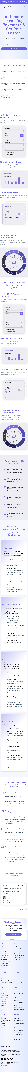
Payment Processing (5, 948)
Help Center (3, 993)
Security (3, 1025)
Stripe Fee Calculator (18, 997)
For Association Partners (19, 1036)
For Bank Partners (18, 1034)
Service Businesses (18, 1030)
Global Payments (4, 959)
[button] (25, 7)
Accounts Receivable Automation (19, 1018)
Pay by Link (16, 984)
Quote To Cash (17, 959)
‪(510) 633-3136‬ (4, 1065)
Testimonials (4, 1003)
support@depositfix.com (6, 1063)
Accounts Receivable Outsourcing (19, 1021)
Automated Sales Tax (19, 957)
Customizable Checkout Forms (6, 983)
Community (3, 999)
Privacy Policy (4, 1027)
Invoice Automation (18, 975)
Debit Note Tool (17, 1011)
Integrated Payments (5, 953)
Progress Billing (17, 948)
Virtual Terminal (4, 963)
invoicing (16, 972)
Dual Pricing (3, 957)
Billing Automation (18, 951)
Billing (15, 946)
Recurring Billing (17, 953)
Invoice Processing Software (18, 979)
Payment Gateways (5, 951)
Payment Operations (5, 946)
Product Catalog (4, 976)
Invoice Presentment (18, 976)
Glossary (3, 1010)
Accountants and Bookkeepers (17, 1038)
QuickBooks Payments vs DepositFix (6, 1018)
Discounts (3, 975)
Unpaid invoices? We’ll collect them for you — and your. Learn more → (13, 2)
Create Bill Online (18, 1007)
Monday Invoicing (18, 982)
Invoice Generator (18, 989)
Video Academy (4, 997)
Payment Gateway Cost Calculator (19, 994)
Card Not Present (5, 965)
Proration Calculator (18, 1002)
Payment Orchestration (6, 980)
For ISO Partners (17, 1032)
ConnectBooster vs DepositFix (5, 1021)
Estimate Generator (18, 991)
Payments (3, 943)
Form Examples (4, 995)
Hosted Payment (4, 978)
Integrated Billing (17, 949)
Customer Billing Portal (19, 955)
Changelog (3, 1005)
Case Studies (4, 1001)
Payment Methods (5, 949)
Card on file (3, 969)
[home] (6, 7)
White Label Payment (5, 961)
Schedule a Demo (5, 989)
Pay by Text (3, 967)
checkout (3, 972)
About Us (3, 1023)
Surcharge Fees (4, 955)
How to (2, 1009)
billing (15, 943)
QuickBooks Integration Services (19, 1024)
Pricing (2, 991)
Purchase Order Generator (17, 1004)
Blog (2, 1007)
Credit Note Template (19, 1009)
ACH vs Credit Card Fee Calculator (19, 999)
